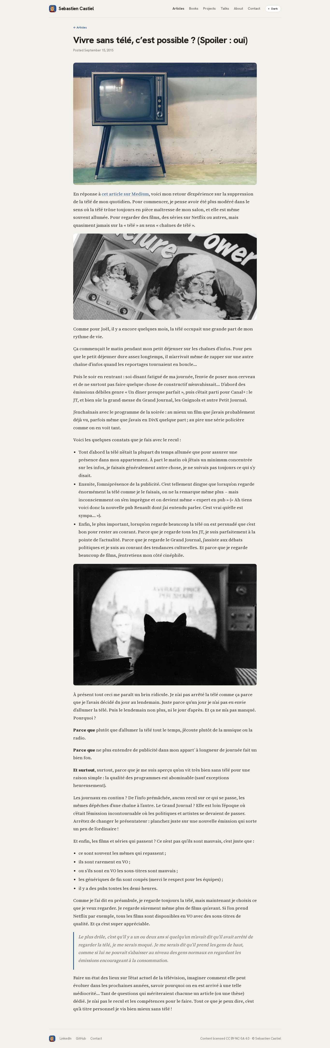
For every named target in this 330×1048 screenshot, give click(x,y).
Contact (254, 8)
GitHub (81, 1038)
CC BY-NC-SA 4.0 (237, 1038)
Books (193, 8)
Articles (178, 8)
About (238, 8)
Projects (209, 8)
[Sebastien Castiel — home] (52, 1038)
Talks (225, 8)
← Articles (80, 27)
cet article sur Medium (125, 194)
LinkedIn (66, 1038)
